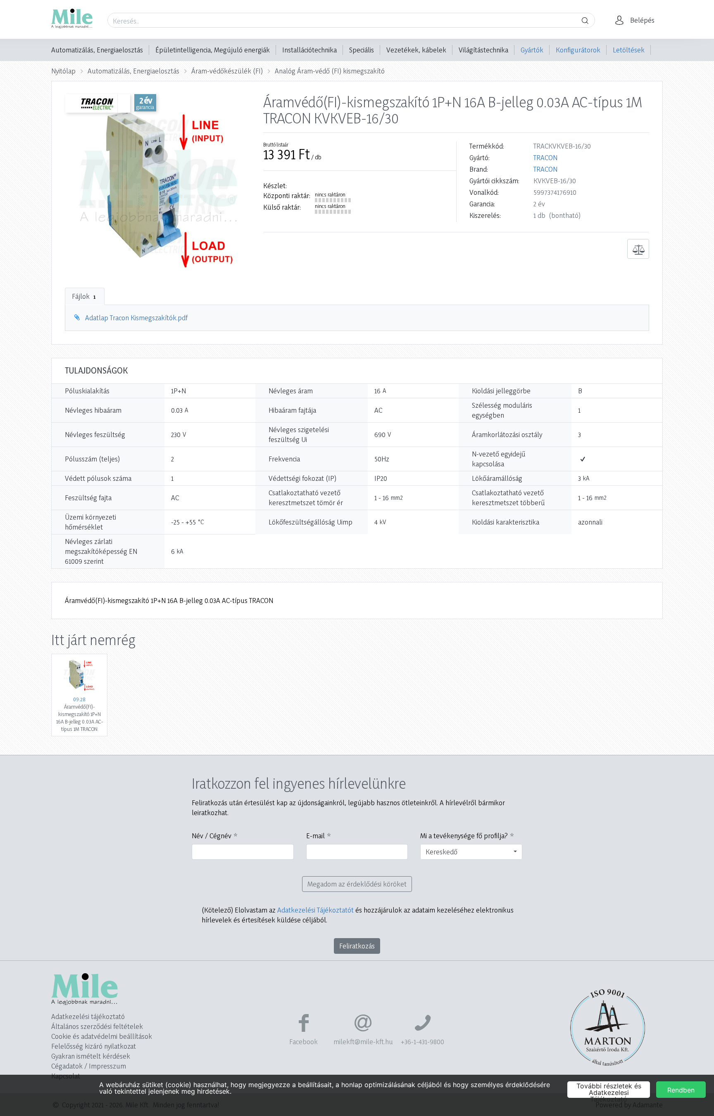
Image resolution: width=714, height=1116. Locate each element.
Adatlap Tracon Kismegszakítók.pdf (136, 317)
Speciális (361, 49)
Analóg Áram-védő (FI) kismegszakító (330, 70)
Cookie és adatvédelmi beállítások (101, 1036)
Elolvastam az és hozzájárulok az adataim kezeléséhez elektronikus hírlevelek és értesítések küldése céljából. (358, 915)
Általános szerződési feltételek (97, 1026)
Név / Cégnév (211, 835)
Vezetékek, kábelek (416, 49)
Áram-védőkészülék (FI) (227, 70)
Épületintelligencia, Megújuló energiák (212, 49)
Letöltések (629, 49)
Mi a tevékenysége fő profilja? (464, 835)
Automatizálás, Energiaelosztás (97, 49)
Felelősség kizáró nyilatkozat (93, 1046)
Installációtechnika (309, 49)
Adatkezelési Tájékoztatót (315, 910)
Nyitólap (63, 70)
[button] (637, 20)
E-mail (315, 835)
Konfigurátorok (578, 49)
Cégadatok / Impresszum (88, 1066)
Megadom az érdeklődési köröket (357, 884)
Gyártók (532, 49)
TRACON (545, 157)
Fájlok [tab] (83, 296)
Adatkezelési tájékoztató (88, 1016)
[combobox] (471, 852)
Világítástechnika (483, 49)
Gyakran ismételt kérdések (90, 1056)
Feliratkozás (357, 945)
